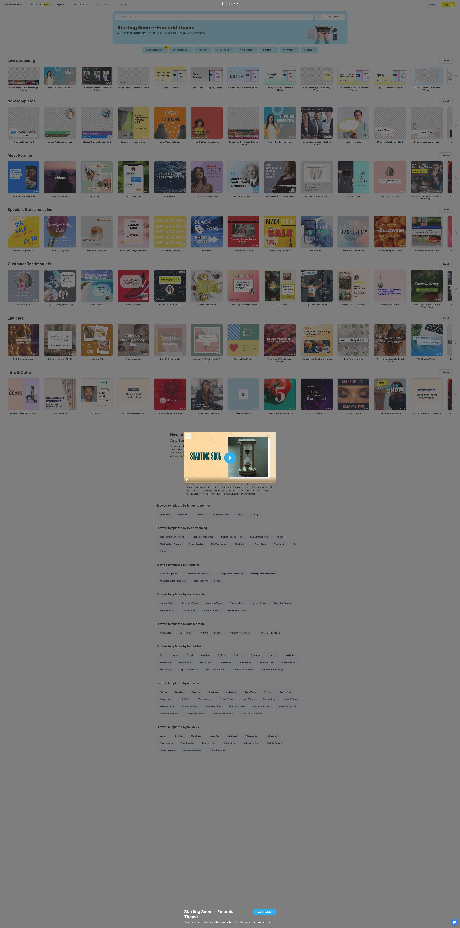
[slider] (230, 482)
